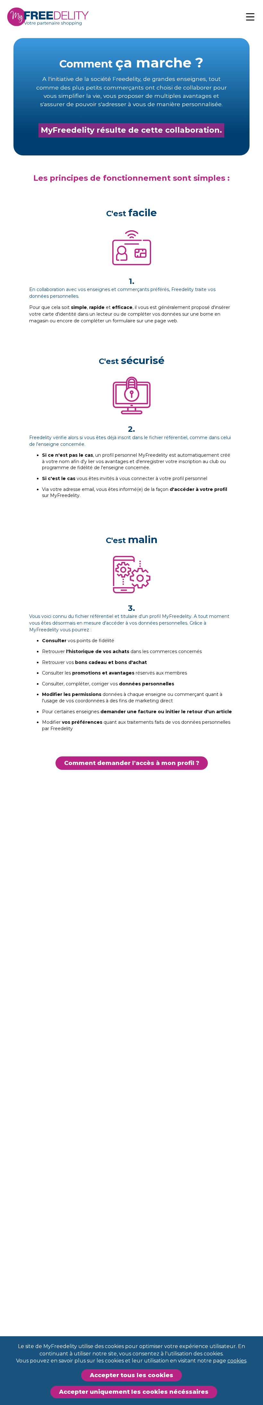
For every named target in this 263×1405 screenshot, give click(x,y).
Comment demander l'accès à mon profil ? (131, 763)
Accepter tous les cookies (131, 1375)
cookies (236, 1361)
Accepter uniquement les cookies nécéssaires (133, 1391)
